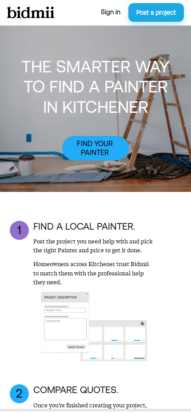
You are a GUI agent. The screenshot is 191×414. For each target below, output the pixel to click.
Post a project (156, 12)
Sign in (110, 12)
